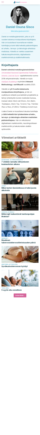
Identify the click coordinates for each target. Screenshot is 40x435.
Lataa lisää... (20, 295)
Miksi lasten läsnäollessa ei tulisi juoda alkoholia (18, 189)
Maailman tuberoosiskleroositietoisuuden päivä (18, 241)
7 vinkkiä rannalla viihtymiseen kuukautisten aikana (15, 163)
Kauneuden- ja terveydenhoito (12, 159)
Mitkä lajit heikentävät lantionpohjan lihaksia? (17, 215)
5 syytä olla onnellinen (11, 290)
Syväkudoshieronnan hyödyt (14, 266)
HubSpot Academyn (9, 82)
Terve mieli (5, 288)
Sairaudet (4, 238)
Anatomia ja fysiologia (9, 264)
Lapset (3, 186)
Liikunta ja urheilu (7, 212)
